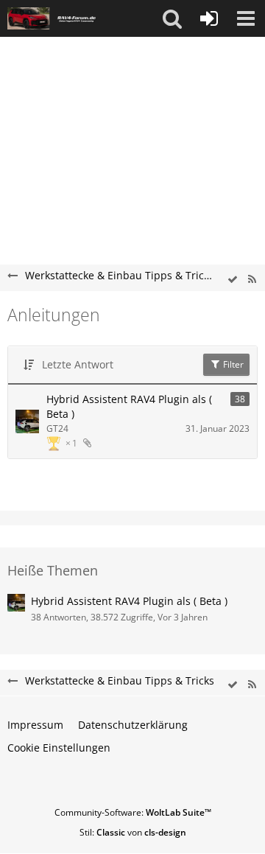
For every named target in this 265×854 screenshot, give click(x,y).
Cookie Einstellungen (58, 748)
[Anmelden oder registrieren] (209, 18)
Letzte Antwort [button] (77, 364)
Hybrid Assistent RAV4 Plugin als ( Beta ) (129, 406)
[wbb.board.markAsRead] (233, 279)
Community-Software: (132, 812)
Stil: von (133, 832)
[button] (172, 18)
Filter (232, 364)
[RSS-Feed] (252, 279)
